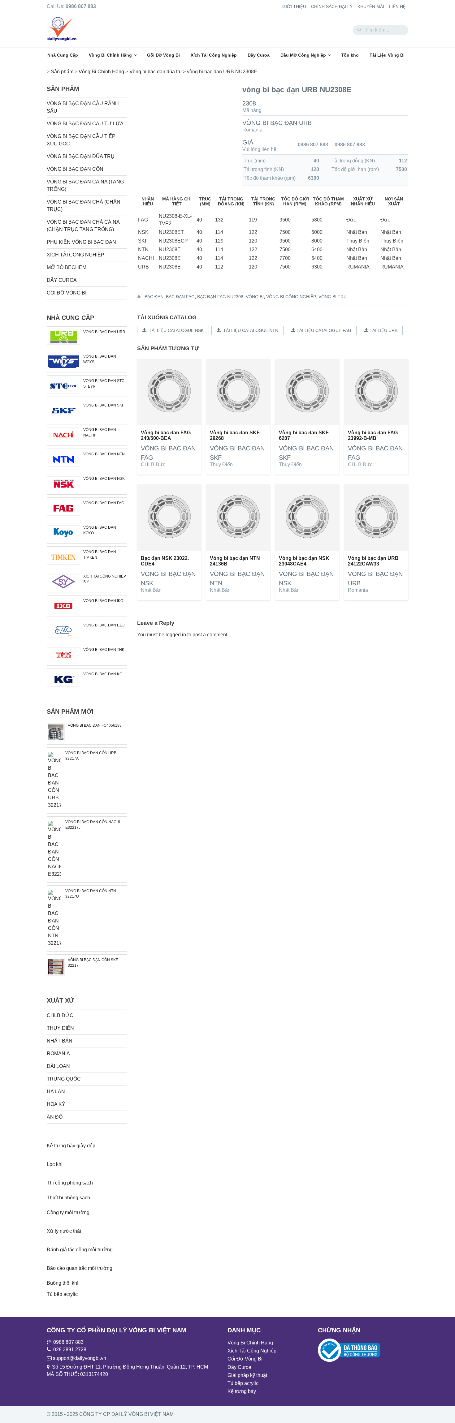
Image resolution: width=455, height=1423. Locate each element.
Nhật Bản (151, 590)
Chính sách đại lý (332, 6)
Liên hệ (397, 6)
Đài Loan (58, 1066)
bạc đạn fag (180, 296)
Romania (252, 129)
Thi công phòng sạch (70, 1182)
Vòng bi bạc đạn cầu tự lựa (85, 123)
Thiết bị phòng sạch (68, 1197)
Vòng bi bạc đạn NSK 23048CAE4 (304, 561)
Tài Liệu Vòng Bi (387, 55)
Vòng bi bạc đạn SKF (103, 405)
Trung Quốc (64, 1078)
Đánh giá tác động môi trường (80, 1249)
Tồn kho (350, 55)
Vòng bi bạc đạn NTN (104, 454)
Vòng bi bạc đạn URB (277, 122)
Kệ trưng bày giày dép (71, 1145)
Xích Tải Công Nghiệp (214, 55)
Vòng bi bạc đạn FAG (103, 503)
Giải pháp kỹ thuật (247, 1375)
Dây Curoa (259, 55)
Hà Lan (56, 1091)
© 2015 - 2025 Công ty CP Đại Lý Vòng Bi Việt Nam (110, 1414)
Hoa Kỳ (56, 1104)
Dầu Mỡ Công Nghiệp (303, 55)
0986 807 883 (313, 144)
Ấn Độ (55, 1117)
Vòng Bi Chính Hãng (110, 55)
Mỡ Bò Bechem (66, 267)
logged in (176, 634)
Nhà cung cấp (70, 317)
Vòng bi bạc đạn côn (75, 169)
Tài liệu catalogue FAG (323, 330)
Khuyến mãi (371, 6)
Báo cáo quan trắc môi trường (79, 1268)
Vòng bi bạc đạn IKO (103, 601)
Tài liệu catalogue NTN (249, 330)
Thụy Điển (221, 464)
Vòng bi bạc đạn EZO (103, 625)
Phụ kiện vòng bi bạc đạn (81, 242)
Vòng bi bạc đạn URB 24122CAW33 (373, 561)
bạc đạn (154, 296)
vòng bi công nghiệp (291, 296)
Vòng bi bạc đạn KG (102, 674)
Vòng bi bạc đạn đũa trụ (81, 156)
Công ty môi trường (68, 1212)
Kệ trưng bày (242, 1391)
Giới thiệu (294, 6)
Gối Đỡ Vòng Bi (163, 55)
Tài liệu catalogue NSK (175, 330)
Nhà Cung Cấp (62, 55)
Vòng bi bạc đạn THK (103, 649)
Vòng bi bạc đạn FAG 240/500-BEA (166, 435)
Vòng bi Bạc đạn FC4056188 (95, 725)
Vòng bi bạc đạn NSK (104, 478)
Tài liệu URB (382, 330)
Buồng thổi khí (62, 1283)
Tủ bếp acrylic (62, 1294)
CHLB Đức (153, 464)
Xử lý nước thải (64, 1231)
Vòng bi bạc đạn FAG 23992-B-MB (373, 435)
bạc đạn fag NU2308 (220, 296)
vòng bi (255, 296)
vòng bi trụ (332, 296)
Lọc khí (55, 1164)
